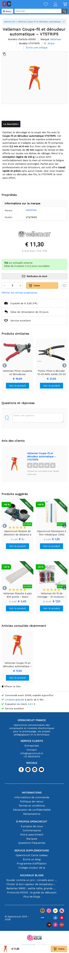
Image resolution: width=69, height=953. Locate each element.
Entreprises (32, 745)
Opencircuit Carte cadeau (32, 855)
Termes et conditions (32, 805)
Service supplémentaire (31, 850)
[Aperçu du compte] (52, 4)
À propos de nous (32, 826)
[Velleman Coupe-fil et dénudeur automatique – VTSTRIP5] (14, 463)
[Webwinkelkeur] (34, 938)
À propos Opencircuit (31, 821)
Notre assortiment (31, 834)
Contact (32, 749)
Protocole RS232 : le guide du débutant (31, 892)
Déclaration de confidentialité (32, 809)
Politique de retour (32, 801)
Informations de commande (31, 797)
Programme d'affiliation (32, 863)
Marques (31, 838)
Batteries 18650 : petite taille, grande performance (31, 888)
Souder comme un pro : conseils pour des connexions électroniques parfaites (31, 880)
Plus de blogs (31, 896)
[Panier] (62, 4)
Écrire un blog (32, 859)
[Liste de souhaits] (43, 4)
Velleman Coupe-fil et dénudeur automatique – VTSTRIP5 (41, 456)
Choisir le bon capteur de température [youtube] (31, 884)
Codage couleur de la (31, 867)
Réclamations (31, 813)
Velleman (31, 210)
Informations (32, 792)
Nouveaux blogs (31, 875)
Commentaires (32, 830)
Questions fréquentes (31, 842)
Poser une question (24, 415)
